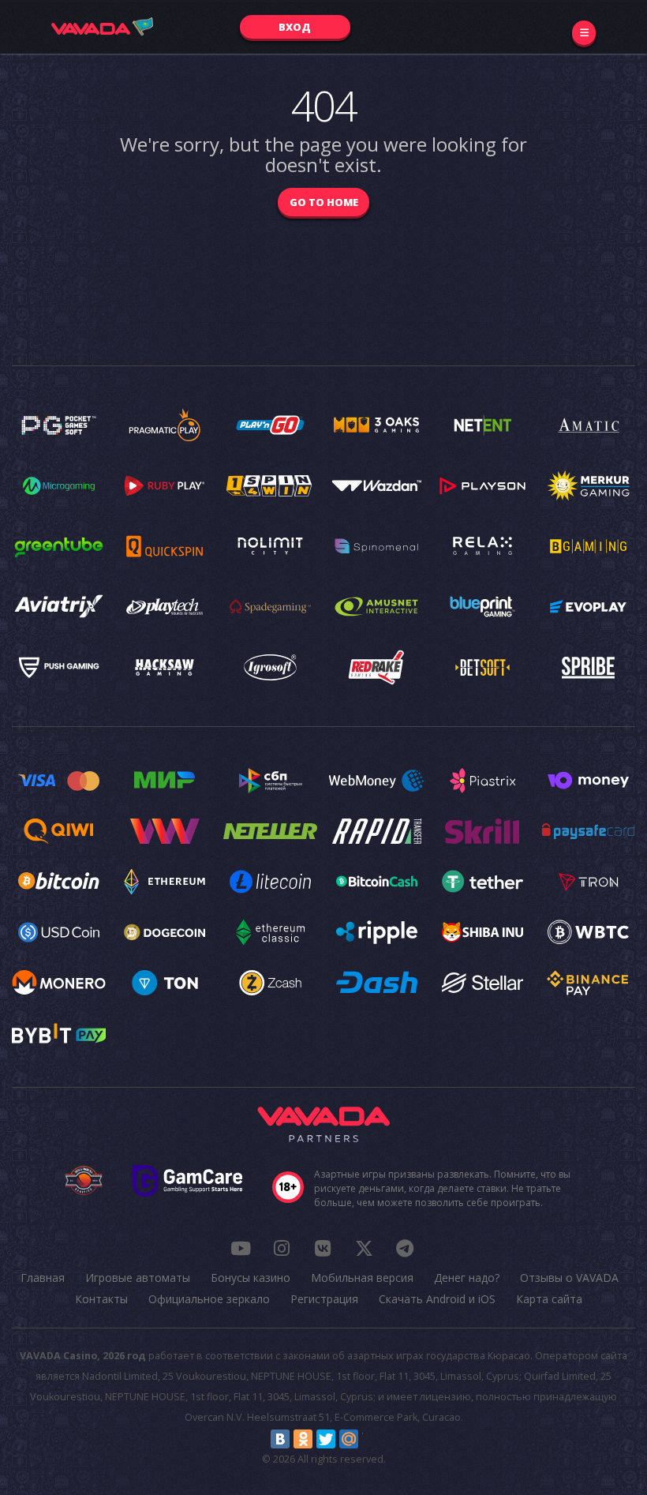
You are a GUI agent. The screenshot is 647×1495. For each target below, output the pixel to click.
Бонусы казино (250, 1277)
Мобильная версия (362, 1277)
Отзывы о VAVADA (569, 1277)
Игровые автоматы (137, 1277)
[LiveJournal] (371, 1438)
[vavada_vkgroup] (322, 1248)
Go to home (324, 202)
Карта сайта (549, 1298)
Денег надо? (466, 1277)
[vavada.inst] (281, 1248)
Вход (295, 27)
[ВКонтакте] (280, 1438)
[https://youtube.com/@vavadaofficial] (240, 1248)
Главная (43, 1277)
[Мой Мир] (348, 1438)
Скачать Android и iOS (437, 1298)
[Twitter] (325, 1438)
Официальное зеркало (209, 1298)
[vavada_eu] (363, 1248)
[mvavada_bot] (404, 1248)
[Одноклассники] (303, 1438)
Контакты (101, 1298)
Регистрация (324, 1298)
